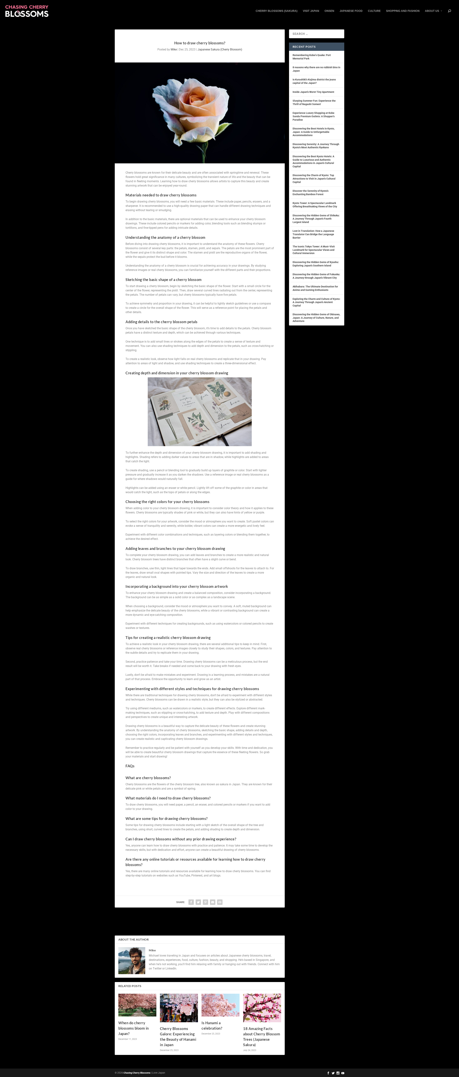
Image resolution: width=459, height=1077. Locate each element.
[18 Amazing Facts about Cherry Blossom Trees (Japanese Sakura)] (262, 1008)
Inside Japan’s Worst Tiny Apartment (313, 91)
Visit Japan (311, 11)
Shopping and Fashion (403, 11)
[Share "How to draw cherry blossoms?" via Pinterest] (205, 902)
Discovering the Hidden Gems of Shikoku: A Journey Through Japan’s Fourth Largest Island (316, 219)
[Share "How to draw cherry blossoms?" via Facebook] (191, 902)
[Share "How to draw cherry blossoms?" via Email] (212, 902)
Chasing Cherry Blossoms (137, 1072)
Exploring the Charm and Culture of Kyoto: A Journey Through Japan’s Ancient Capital (316, 302)
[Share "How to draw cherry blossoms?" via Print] (219, 902)
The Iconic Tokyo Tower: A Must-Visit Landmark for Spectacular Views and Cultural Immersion (314, 250)
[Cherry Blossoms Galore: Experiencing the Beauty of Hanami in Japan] (179, 1008)
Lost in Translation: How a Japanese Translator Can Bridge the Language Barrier (313, 234)
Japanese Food (351, 11)
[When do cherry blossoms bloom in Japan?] (137, 1005)
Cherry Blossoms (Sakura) (276, 11)
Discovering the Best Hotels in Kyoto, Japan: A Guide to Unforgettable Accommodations (314, 132)
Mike (174, 49)
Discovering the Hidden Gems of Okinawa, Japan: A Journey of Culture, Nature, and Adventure (316, 317)
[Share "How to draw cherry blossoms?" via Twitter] (198, 902)
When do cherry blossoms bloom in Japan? (133, 1028)
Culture (374, 11)
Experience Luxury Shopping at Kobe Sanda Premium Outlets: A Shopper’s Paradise (314, 116)
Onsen (329, 11)
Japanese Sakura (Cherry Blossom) (220, 49)
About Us (432, 11)
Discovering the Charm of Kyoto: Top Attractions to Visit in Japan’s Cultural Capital (314, 178)
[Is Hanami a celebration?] (221, 1005)
